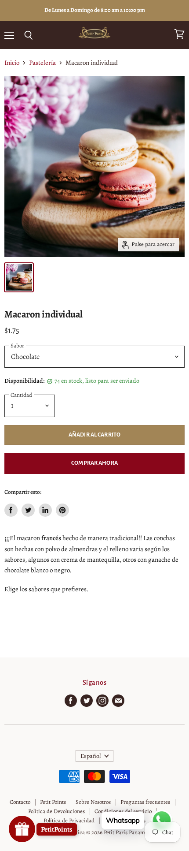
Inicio (11, 63)
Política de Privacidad (69, 820)
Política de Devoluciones (56, 811)
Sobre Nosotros (93, 802)
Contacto (20, 802)
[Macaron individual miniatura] (19, 277)
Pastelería (42, 63)
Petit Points (53, 802)
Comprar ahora (94, 463)
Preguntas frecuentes (145, 802)
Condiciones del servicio (123, 811)
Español (90, 756)
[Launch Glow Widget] (22, 829)
